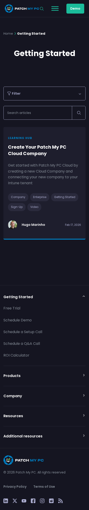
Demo (75, 8)
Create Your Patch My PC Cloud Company (37, 150)
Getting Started (64, 197)
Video (34, 207)
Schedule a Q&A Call (21, 343)
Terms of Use (44, 486)
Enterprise (39, 197)
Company (18, 197)
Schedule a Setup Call (22, 331)
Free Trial (11, 308)
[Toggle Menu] (55, 8)
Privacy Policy (14, 486)
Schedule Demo (17, 320)
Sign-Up (17, 207)
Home (8, 33)
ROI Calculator (16, 355)
